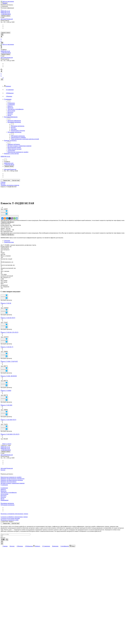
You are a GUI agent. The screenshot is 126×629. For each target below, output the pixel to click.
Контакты (3, 495)
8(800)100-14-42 (5, 11)
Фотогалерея (4, 494)
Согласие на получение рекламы (10, 518)
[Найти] (6, 540)
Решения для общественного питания (12, 480)
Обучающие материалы (7, 505)
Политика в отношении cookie (10, 520)
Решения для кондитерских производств (12, 478)
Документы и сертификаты (9, 492)
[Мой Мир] (7, 218)
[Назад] (9, 101)
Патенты (3, 497)
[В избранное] (4, 211)
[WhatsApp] (14, 218)
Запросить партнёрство (7, 222)
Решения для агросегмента (8, 481)
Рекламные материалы (7, 503)
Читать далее (8, 529)
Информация (4, 500)
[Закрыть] (2, 79)
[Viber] (12, 218)
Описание (7, 240)
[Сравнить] (4, 213)
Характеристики (9, 242)
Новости (3, 489)
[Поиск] (2, 35)
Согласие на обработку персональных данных (14, 517)
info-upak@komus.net (7, 19)
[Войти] (1, 37)
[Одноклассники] (5, 218)
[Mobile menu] (2, 43)
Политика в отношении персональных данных (14, 513)
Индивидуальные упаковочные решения (12, 483)
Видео (2, 498)
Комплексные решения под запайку (11, 477)
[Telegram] (17, 218)
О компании (4, 484)
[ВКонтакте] (2, 218)
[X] (10, 218)
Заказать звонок (5, 15)
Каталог (3, 470)
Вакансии (3, 491)
